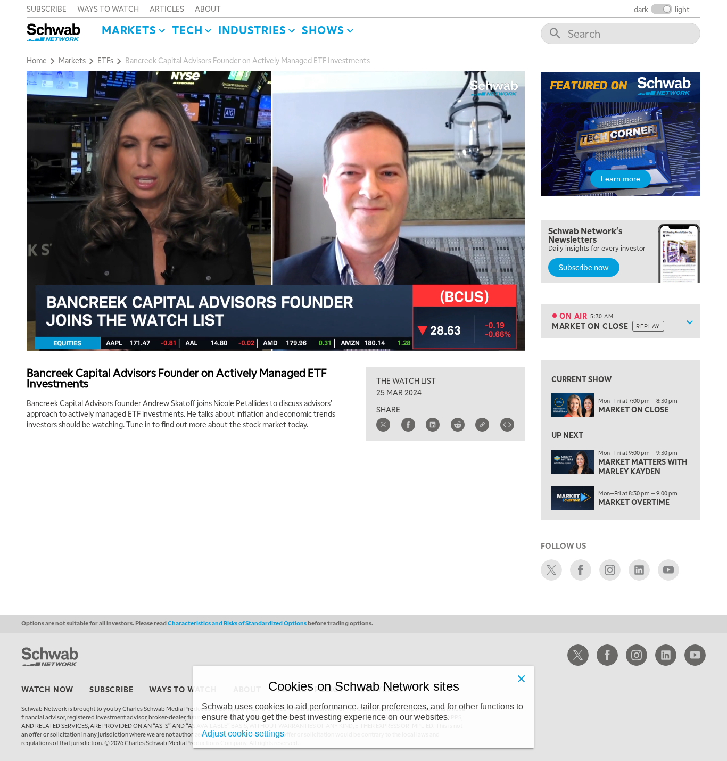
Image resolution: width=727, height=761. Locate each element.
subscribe (47, 8)
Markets (129, 30)
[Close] (521, 678)
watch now (47, 689)
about (208, 8)
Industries (252, 30)
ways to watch (108, 8)
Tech (187, 30)
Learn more (620, 179)
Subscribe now (584, 267)
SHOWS (323, 30)
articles (167, 8)
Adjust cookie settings (243, 733)
